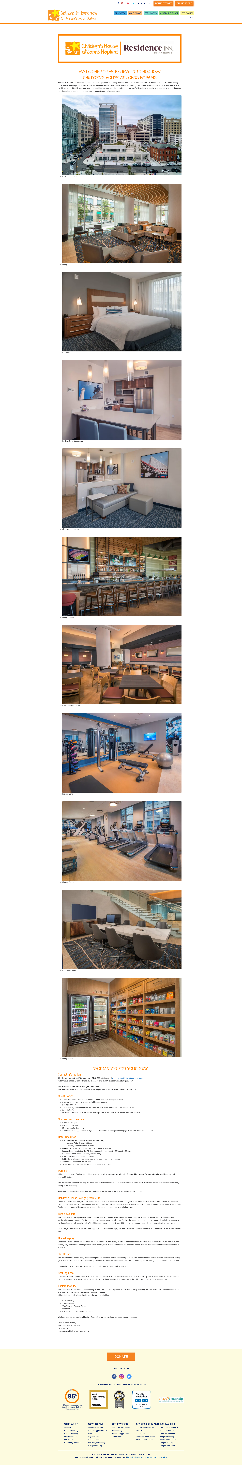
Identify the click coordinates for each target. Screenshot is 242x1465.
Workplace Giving (95, 1446)
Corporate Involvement (121, 1427)
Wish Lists (92, 1434)
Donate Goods (94, 1440)
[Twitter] (133, 3)
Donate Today (163, 3)
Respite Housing (71, 1434)
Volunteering (117, 1431)
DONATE (121, 1356)
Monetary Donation (95, 1427)
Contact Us (144, 3)
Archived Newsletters (144, 1440)
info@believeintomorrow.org (140, 1457)
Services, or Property (96, 1443)
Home (191, 17)
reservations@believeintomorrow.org (127, 1078)
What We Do (120, 13)
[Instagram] (122, 3)
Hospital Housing (71, 1431)
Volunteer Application (120, 1434)
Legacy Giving (93, 1437)
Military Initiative (70, 1437)
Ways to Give (135, 13)
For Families (187, 13)
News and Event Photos (145, 1437)
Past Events (117, 1437)
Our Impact (140, 1434)
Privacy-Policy (160, 1457)
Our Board (68, 1440)
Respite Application (167, 1446)
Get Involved (151, 13)
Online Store (184, 3)
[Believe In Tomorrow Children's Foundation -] (74, 15)
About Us (68, 1427)
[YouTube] (127, 3)
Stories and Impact (169, 13)
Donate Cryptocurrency (97, 1431)
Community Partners (72, 1443)
